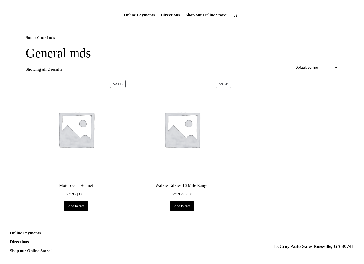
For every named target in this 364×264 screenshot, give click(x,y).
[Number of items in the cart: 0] (235, 15)
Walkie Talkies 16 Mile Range (182, 185)
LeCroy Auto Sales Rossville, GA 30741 (314, 246)
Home (30, 38)
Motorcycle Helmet (76, 185)
